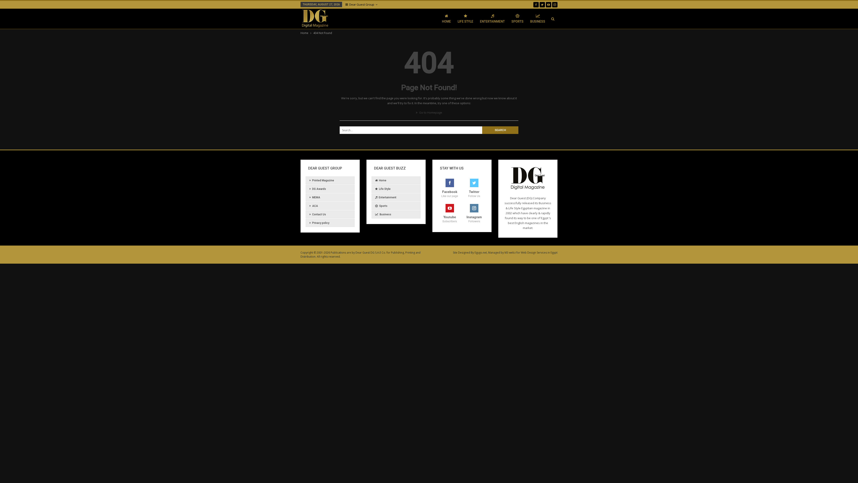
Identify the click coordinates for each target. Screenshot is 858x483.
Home (446, 21)
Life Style (465, 21)
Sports (517, 21)
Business (537, 21)
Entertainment (492, 21)
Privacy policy (320, 223)
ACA (315, 206)
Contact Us (319, 214)
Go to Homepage (430, 112)
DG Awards (319, 189)
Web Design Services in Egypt (539, 252)
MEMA (316, 197)
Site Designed (461, 252)
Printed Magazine (323, 180)
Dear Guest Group (361, 4)
